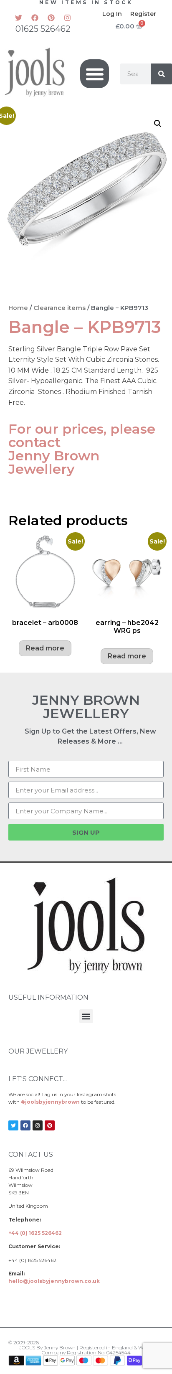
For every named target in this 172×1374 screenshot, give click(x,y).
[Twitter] (19, 17)
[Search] (161, 73)
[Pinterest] (51, 17)
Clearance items (59, 308)
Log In (112, 14)
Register (143, 14)
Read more (45, 648)
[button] (94, 73)
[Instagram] (68, 17)
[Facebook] (35, 17)
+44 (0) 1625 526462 (35, 1233)
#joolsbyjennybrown (50, 1102)
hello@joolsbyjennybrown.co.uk (54, 1281)
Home (18, 308)
